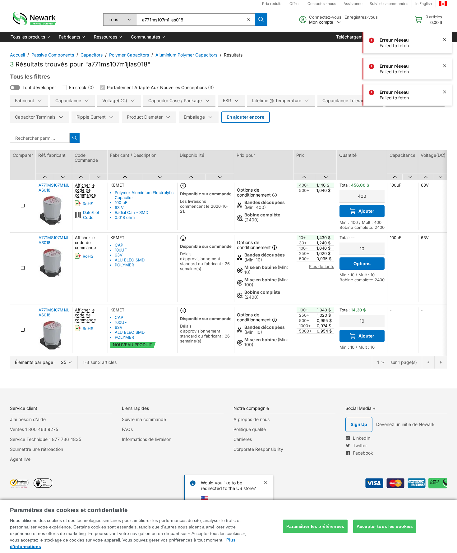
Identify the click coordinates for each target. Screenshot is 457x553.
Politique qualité (249, 429)
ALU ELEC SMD (130, 259)
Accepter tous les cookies (385, 526)
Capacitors (92, 54)
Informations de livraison (146, 439)
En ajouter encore (245, 117)
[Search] (261, 19)
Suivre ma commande (144, 419)
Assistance (353, 3)
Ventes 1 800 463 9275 (34, 429)
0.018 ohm (125, 217)
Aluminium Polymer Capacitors (186, 54)
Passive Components (52, 54)
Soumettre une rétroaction (36, 449)
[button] (30, 37)
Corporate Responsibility (258, 449)
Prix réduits (272, 3)
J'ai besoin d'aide (28, 419)
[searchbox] (196, 19)
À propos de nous (251, 419)
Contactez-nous (321, 3)
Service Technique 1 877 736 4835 (45, 439)
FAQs (127, 429)
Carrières (242, 439)
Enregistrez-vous (361, 17)
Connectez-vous (325, 17)
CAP (119, 245)
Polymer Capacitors (129, 54)
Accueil (17, 54)
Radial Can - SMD (131, 212)
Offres (294, 3)
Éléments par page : (35, 362)
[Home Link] (33, 19)
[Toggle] (15, 87)
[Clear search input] (248, 19)
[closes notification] (444, 13)
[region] (228, 526)
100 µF (121, 202)
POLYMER (124, 264)
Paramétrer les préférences (315, 526)
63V (118, 254)
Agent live (20, 459)
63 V (119, 207)
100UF (121, 249)
